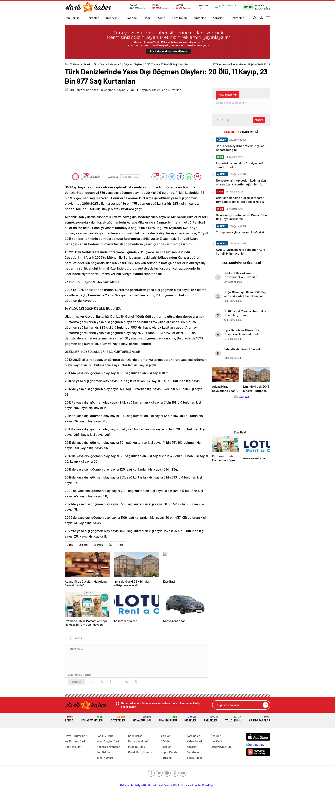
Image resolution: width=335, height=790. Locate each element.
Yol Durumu (233, 719)
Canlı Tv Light (73, 746)
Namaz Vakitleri (92, 719)
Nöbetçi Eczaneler (108, 746)
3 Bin (70, 544)
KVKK (177, 785)
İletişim (139, 785)
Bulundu (83, 544)
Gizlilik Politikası (153, 785)
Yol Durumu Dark (75, 741)
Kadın (161, 18)
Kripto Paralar (259, 719)
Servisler (93, 18)
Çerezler (168, 785)
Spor (147, 18)
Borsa (69, 719)
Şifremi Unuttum (221, 746)
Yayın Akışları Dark (108, 741)
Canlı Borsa (135, 736)
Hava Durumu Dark (76, 736)
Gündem (111, 18)
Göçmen (98, 544)
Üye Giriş (216, 736)
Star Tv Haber (72, 64)
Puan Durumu (168, 719)
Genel (87, 64)
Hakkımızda (126, 785)
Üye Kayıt (216, 741)
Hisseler (190, 719)
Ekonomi (131, 18)
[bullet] (117, 682)
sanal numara (105, 757)
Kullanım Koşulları (192, 785)
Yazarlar (218, 18)
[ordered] (111, 682)
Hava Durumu (142, 719)
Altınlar (165, 736)
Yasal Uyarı (209, 785)
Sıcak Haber (194, 757)
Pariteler (211, 719)
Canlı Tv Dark (105, 736)
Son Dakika (72, 18)
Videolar (200, 18)
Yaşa (120, 544)
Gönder (76, 682)
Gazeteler (237, 18)
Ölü (110, 544)
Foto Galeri (179, 18)
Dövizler (166, 741)
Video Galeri (194, 741)
